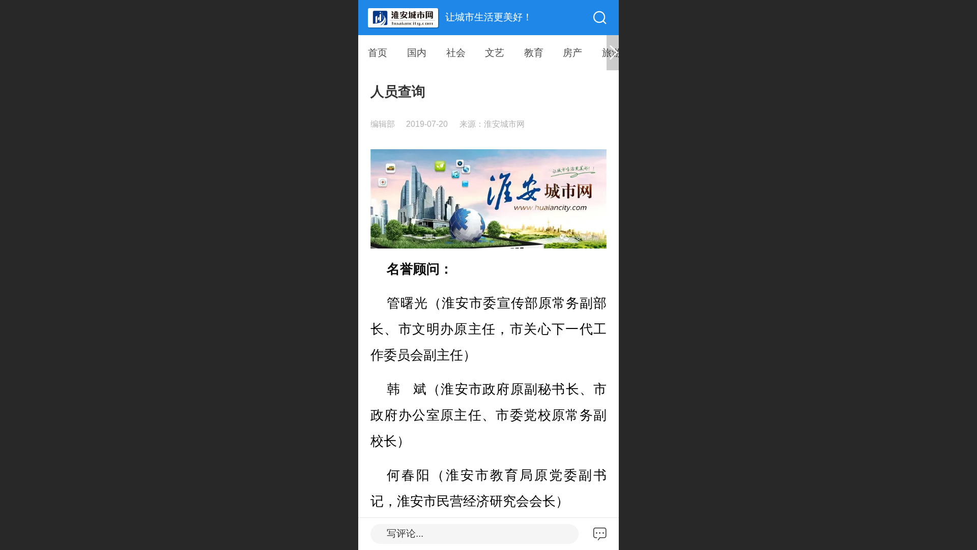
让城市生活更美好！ (488, 17)
